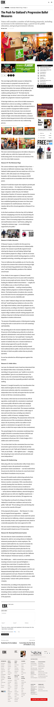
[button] (48, 2)
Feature (9, 668)
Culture (9, 685)
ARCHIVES (16, 652)
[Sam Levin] (4, 605)
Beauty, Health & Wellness (16, 682)
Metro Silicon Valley (34, 668)
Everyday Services (16, 688)
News (9, 669)
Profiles (9, 674)
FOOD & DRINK (16, 662)
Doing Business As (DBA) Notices (34, 692)
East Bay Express (33, 663)
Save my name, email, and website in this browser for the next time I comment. (18, 628)
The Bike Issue (23, 693)
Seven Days (10, 672)
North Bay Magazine (34, 677)
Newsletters (3, 663)
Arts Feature (10, 680)
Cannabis (9, 666)
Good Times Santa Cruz (34, 666)
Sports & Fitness (9, 694)
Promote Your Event (23, 673)
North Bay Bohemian (34, 669)
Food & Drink (17, 694)
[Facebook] (9, 75)
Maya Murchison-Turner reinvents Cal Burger (20, 7)
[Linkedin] (13, 75)
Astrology (9, 682)
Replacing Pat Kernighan (9, 643)
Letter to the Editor (3, 672)
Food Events (17, 669)
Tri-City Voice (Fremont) (42, 677)
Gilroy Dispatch (40, 663)
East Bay (32, 676)
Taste (22, 691)
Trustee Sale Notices (34, 694)
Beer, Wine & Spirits (17, 666)
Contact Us (3, 669)
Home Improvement (17, 697)
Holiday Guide (23, 682)
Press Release (3, 674)
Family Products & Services (16, 692)
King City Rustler (41, 668)
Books (9, 683)
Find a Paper (3, 677)
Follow (50, 135)
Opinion (9, 671)
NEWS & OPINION (9, 662)
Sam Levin (4, 28)
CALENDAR (23, 661)
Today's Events (22, 667)
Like (50, 133)
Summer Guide (22, 689)
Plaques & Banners (2, 686)
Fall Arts (22, 680)
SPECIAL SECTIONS (23, 677)
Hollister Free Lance (41, 666)
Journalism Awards (41, 687)
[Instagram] (47, 653)
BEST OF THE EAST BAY (17, 676)
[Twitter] (11, 75)
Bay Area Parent (33, 674)
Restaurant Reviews (16, 672)
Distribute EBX (2, 680)
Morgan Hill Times (41, 671)
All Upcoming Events (23, 664)
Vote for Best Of (3, 683)
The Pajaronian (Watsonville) (43, 676)
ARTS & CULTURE (9, 677)
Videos (9, 699)
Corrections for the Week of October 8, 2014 (27, 643)
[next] (3, 7)
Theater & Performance (10, 697)
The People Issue (23, 695)
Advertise (2, 666)
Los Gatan (40, 669)
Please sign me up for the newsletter (7, 631)
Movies (9, 688)
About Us (2, 668)
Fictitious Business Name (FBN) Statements (34, 690)
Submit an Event (23, 670)
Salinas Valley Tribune (41, 674)
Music (9, 690)
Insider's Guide (22, 684)
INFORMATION (3, 661)
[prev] (1, 7)
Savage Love (10, 691)
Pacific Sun (32, 671)
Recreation (16, 699)
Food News (16, 668)
